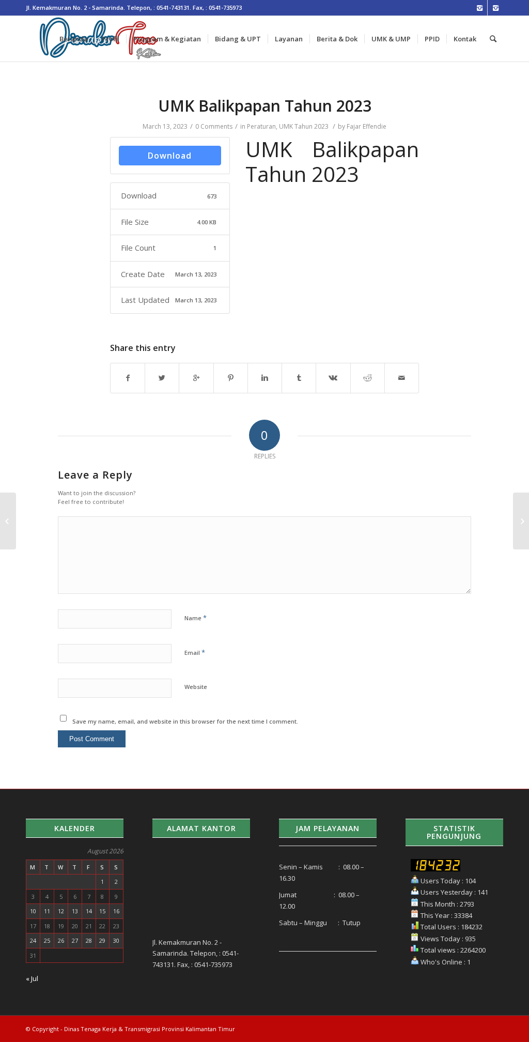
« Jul (32, 978)
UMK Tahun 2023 (304, 126)
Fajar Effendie (366, 126)
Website (195, 687)
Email (194, 652)
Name (195, 617)
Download (170, 155)
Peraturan (261, 126)
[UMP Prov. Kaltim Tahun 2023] (8, 521)
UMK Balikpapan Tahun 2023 (264, 105)
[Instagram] (479, 8)
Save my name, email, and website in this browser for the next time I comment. (185, 721)
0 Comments (213, 126)
